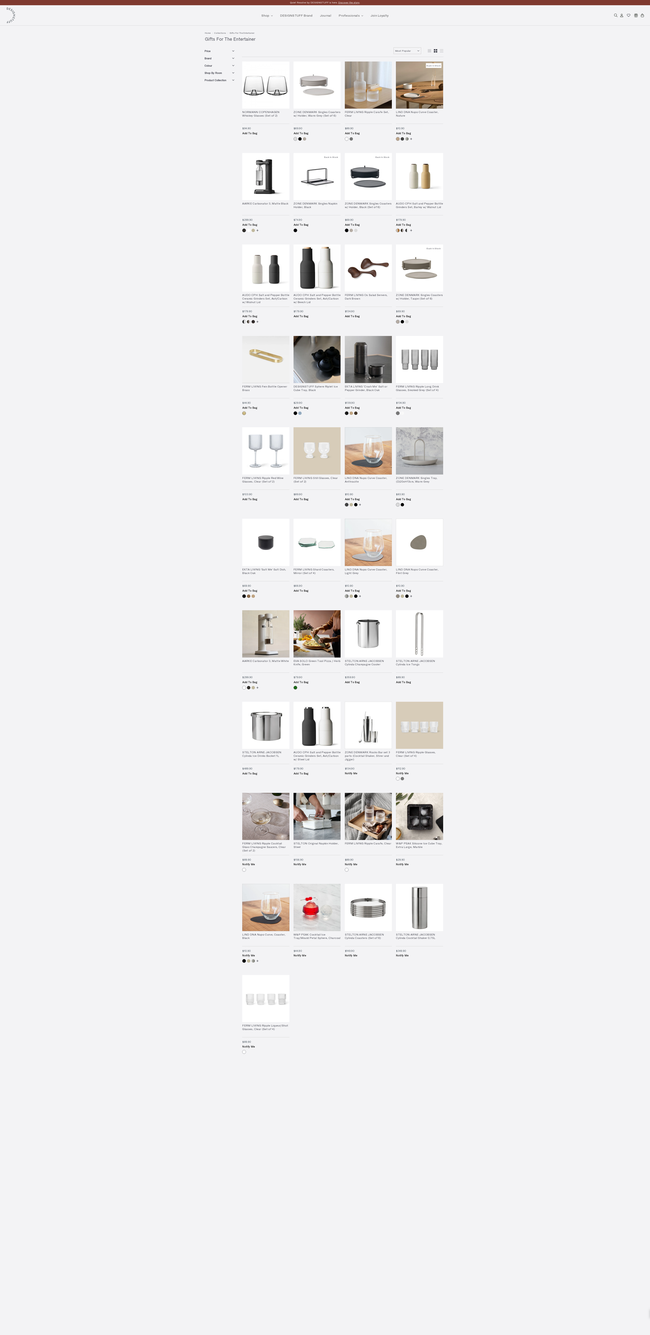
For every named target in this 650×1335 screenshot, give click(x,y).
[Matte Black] (244, 230)
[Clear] (347, 139)
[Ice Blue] (300, 413)
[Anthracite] (402, 139)
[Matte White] (249, 230)
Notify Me (351, 773)
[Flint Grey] (398, 596)
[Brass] (244, 413)
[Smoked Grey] (351, 139)
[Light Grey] (407, 139)
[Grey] (402, 779)
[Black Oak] (347, 413)
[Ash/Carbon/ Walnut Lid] (407, 230)
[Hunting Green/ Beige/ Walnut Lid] (402, 230)
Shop (265, 15)
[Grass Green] (295, 688)
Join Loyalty (380, 15)
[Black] (300, 139)
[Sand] (253, 230)
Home (208, 33)
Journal (325, 15)
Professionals (350, 15)
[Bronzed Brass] (253, 322)
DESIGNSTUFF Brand (296, 15)
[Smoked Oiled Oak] (249, 596)
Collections (220, 33)
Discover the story (348, 2)
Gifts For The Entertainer (242, 33)
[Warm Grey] (295, 139)
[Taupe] (304, 139)
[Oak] (351, 413)
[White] (244, 1052)
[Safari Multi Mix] (398, 230)
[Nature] (398, 139)
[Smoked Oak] (356, 413)
